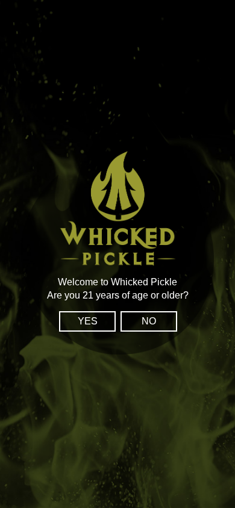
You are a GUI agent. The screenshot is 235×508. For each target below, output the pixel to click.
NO (149, 321)
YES (88, 321)
